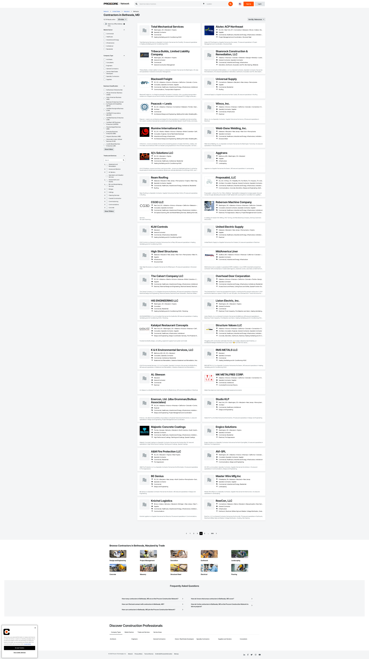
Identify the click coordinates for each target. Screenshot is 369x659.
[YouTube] (260, 655)
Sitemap (176, 654)
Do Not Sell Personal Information (163, 654)
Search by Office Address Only (115, 25)
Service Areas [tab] (157, 632)
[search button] (230, 4)
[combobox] (216, 3)
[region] (20, 641)
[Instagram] (255, 655)
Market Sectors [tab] (129, 632)
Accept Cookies (19, 648)
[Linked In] (244, 655)
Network (125, 4)
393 (212, 533)
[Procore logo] (111, 4)
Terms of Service (148, 654)
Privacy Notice (138, 654)
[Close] (35, 628)
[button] (104, 34)
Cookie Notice (27, 644)
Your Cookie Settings (20, 652)
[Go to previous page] (186, 533)
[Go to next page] (216, 533)
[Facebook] (247, 655)
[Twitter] (251, 655)
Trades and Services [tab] (144, 632)
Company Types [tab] (116, 632)
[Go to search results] (123, 160)
